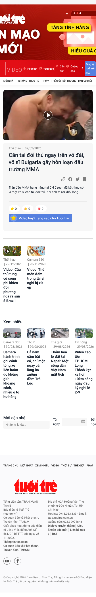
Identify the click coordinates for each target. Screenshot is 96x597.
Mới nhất (9, 80)
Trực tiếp (34, 80)
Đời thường (70, 80)
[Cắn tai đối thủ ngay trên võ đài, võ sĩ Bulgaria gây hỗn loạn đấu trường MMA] (48, 115)
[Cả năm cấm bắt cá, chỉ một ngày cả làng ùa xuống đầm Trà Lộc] (36, 333)
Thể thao (15, 148)
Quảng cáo (74, 69)
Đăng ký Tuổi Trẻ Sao (90, 69)
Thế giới (56, 80)
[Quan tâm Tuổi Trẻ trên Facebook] (17, 561)
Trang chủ (10, 465)
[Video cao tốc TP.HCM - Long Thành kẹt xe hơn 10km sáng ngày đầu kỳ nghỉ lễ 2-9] (84, 333)
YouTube (48, 68)
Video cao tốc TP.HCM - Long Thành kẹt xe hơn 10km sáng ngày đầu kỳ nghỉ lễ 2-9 (84, 372)
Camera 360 (35, 260)
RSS (55, 534)
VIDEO (14, 70)
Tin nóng (21, 80)
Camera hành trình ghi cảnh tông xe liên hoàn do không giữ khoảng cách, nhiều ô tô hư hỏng (11, 374)
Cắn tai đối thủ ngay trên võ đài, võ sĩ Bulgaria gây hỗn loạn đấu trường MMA (46, 162)
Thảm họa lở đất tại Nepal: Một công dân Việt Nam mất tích (60, 363)
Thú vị (45, 80)
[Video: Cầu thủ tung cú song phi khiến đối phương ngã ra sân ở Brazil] (12, 251)
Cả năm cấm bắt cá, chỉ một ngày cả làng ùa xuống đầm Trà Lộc (36, 367)
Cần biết (62, 69)
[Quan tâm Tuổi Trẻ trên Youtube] (6, 561)
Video (55, 465)
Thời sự (66, 465)
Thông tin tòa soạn (15, 542)
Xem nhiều (12, 322)
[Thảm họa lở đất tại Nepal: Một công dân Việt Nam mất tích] (60, 333)
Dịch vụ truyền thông (61, 526)
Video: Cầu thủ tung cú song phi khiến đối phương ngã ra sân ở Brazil (12, 285)
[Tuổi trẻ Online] (36, 487)
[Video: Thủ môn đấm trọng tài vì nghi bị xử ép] (36, 251)
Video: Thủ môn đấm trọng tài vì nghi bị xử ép (35, 278)
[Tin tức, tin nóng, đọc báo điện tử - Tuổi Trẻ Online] (4, 68)
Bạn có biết (85, 80)
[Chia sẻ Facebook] (70, 179)
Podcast (32, 68)
